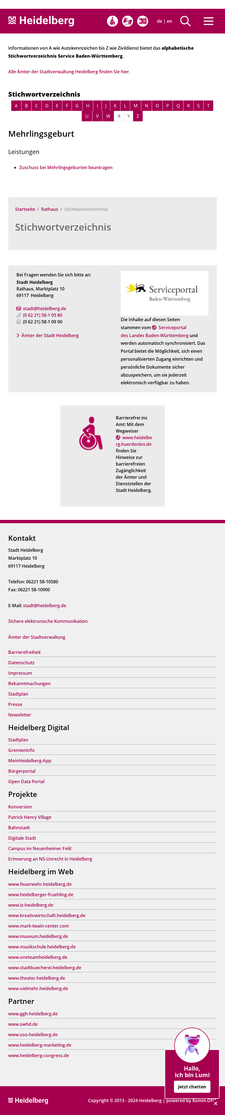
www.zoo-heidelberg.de (33, 1035)
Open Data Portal (26, 781)
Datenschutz (21, 663)
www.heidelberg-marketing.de (39, 1045)
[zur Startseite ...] (28, 1100)
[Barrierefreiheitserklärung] (112, 21)
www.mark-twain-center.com (38, 926)
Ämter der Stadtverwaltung (36, 637)
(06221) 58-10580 (42, 315)
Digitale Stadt (22, 838)
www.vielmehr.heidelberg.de (38, 988)
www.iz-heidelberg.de (30, 905)
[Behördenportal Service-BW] (165, 293)
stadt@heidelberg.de (44, 309)
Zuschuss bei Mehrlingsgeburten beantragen (66, 167)
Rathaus (49, 209)
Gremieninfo (21, 750)
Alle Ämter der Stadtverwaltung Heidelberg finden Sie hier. (69, 72)
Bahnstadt (19, 828)
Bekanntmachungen (29, 683)
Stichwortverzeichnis (63, 226)
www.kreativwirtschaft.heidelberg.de (46, 915)
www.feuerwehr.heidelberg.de (40, 884)
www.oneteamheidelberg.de (37, 957)
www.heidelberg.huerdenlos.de (134, 441)
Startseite (25, 209)
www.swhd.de (23, 1024)
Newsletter (19, 715)
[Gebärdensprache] (127, 21)
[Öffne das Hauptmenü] (208, 21)
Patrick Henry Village (29, 817)
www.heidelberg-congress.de (38, 1055)
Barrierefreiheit (24, 652)
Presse (15, 704)
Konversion (20, 807)
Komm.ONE (204, 1100)
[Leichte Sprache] (142, 21)
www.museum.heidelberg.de (38, 936)
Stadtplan (18, 694)
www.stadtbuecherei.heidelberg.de (44, 968)
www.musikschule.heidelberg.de (42, 947)
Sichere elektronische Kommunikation (48, 621)
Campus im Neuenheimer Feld (39, 848)
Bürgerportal (21, 771)
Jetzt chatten (192, 1087)
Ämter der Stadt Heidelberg (50, 335)
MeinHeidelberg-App (29, 761)
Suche (187, 21)
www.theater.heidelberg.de (36, 978)
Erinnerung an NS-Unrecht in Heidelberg (50, 859)
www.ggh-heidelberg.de (33, 1014)
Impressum (20, 673)
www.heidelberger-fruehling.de (40, 895)
